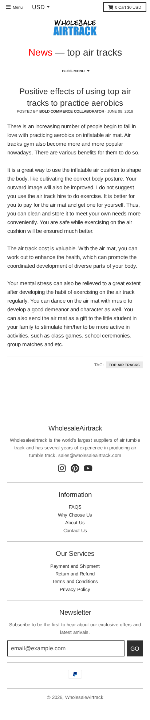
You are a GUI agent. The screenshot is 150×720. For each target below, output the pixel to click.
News (40, 52)
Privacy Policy (75, 589)
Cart (128, 7)
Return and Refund (75, 574)
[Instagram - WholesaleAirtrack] (62, 468)
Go (134, 649)
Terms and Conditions (75, 581)
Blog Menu (73, 71)
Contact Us (75, 530)
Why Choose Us (75, 515)
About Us (75, 522)
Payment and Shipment (75, 566)
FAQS (75, 507)
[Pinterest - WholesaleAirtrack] (75, 468)
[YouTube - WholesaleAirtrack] (88, 468)
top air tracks (124, 365)
